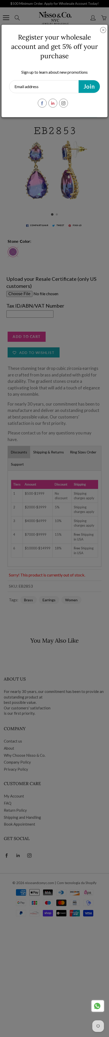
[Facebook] (42, 103)
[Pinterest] (52, 103)
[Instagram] (63, 103)
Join (89, 86)
